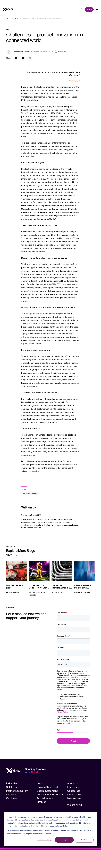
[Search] (82, 9)
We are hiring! (74, 804)
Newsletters (74, 798)
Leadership (73, 787)
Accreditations (45, 798)
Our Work (11, 794)
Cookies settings (44, 840)
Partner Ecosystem (17, 790)
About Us (72, 783)
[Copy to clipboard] (29, 58)
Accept (64, 840)
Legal (40, 783)
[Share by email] (23, 58)
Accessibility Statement (50, 794)
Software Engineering (30, 493)
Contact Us (73, 790)
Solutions (11, 787)
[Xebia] (7, 9)
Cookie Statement (47, 790)
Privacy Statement (47, 787)
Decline (84, 840)
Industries (12, 783)
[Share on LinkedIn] (16, 58)
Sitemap (41, 802)
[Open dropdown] (97, 9)
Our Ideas (11, 798)
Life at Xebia (74, 794)
